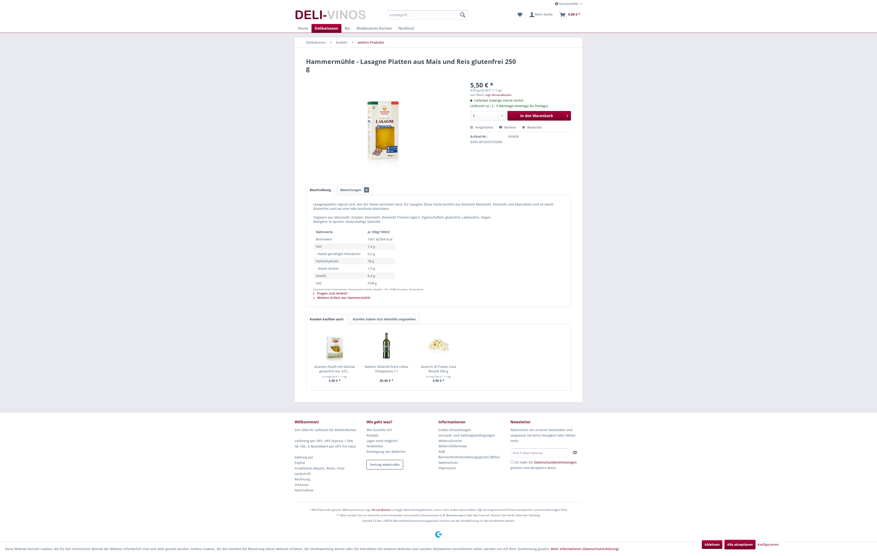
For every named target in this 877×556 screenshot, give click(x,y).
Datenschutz (448, 462)
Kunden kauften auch (326, 319)
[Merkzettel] (520, 14)
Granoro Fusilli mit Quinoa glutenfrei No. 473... (334, 368)
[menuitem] (427, 14)
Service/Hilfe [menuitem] (568, 4)
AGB (441, 451)
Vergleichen (483, 127)
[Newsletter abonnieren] (575, 452)
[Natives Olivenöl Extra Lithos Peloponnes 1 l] (386, 346)
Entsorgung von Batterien (386, 451)
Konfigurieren (768, 544)
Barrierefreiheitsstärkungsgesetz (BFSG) (468, 457)
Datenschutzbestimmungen (555, 462)
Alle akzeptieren (740, 544)
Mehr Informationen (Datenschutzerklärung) (585, 549)
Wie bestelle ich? (379, 430)
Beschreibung (320, 190)
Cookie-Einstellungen (454, 430)
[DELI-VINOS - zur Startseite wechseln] (330, 16)
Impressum (447, 468)
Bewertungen (353, 190)
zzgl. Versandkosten (498, 95)
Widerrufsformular (452, 446)
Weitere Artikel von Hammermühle (343, 297)
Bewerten (534, 127)
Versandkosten (381, 510)
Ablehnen (712, 544)
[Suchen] (463, 14)
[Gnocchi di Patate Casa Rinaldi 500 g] (438, 346)
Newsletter (375, 446)
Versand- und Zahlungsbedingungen (466, 435)
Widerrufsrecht (450, 441)
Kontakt (372, 435)
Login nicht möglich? (382, 441)
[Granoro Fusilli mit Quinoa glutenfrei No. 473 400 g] (334, 346)
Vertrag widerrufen (385, 464)
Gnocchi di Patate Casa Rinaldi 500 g (438, 368)
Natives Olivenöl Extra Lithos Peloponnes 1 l (386, 368)
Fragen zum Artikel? (332, 293)
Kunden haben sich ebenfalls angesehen (384, 319)
